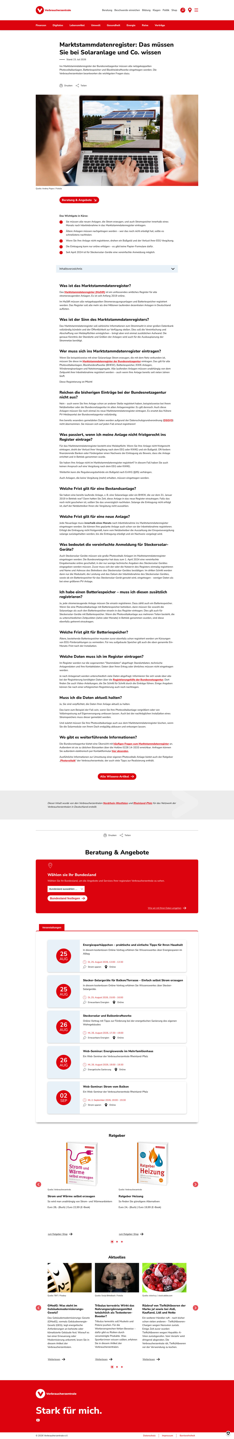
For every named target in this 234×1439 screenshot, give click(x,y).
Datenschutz (149, 1435)
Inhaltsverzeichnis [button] (70, 269)
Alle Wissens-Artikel (114, 776)
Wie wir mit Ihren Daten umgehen (164, 908)
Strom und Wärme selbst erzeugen (71, 1196)
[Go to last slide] (38, 1184)
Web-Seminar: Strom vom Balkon (106, 1086)
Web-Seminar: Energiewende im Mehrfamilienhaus (118, 1051)
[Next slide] (195, 1184)
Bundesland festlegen (65, 898)
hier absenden (120, 751)
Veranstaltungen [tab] (51, 927)
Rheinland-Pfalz (142, 803)
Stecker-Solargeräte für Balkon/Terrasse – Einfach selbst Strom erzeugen (133, 980)
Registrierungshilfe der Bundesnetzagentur (138, 679)
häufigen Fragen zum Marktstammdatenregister (141, 743)
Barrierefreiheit (187, 1435)
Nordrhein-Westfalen (115, 803)
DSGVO (168, 420)
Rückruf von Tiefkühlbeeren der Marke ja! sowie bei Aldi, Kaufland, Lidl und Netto (164, 1309)
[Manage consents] (228, 1433)
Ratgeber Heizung (131, 1196)
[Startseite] (53, 10)
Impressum (167, 1435)
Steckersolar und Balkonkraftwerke (107, 1016)
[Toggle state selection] (189, 10)
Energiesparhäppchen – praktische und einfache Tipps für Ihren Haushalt (133, 945)
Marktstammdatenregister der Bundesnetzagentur (112, 361)
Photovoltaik (67, 760)
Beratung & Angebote (77, 200)
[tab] (112, 1242)
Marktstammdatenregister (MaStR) (84, 292)
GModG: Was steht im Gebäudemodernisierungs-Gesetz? (66, 1309)
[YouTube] (37, 1420)
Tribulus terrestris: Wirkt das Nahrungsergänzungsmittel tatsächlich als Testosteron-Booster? (114, 1311)
